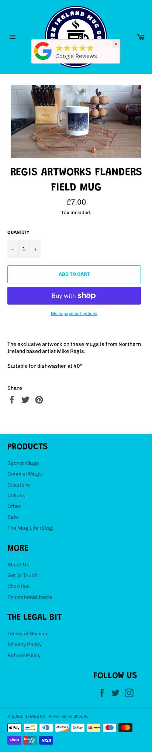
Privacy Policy (24, 644)
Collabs (16, 495)
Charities (18, 586)
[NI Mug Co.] (43, 59)
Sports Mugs (23, 463)
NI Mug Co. (35, 716)
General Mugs (24, 474)
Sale (12, 517)
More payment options (74, 313)
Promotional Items (29, 597)
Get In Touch (22, 575)
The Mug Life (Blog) (30, 528)
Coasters (18, 485)
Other (14, 506)
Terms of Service (28, 634)
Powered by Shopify (69, 716)
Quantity (18, 232)
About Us (18, 565)
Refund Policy (24, 655)
